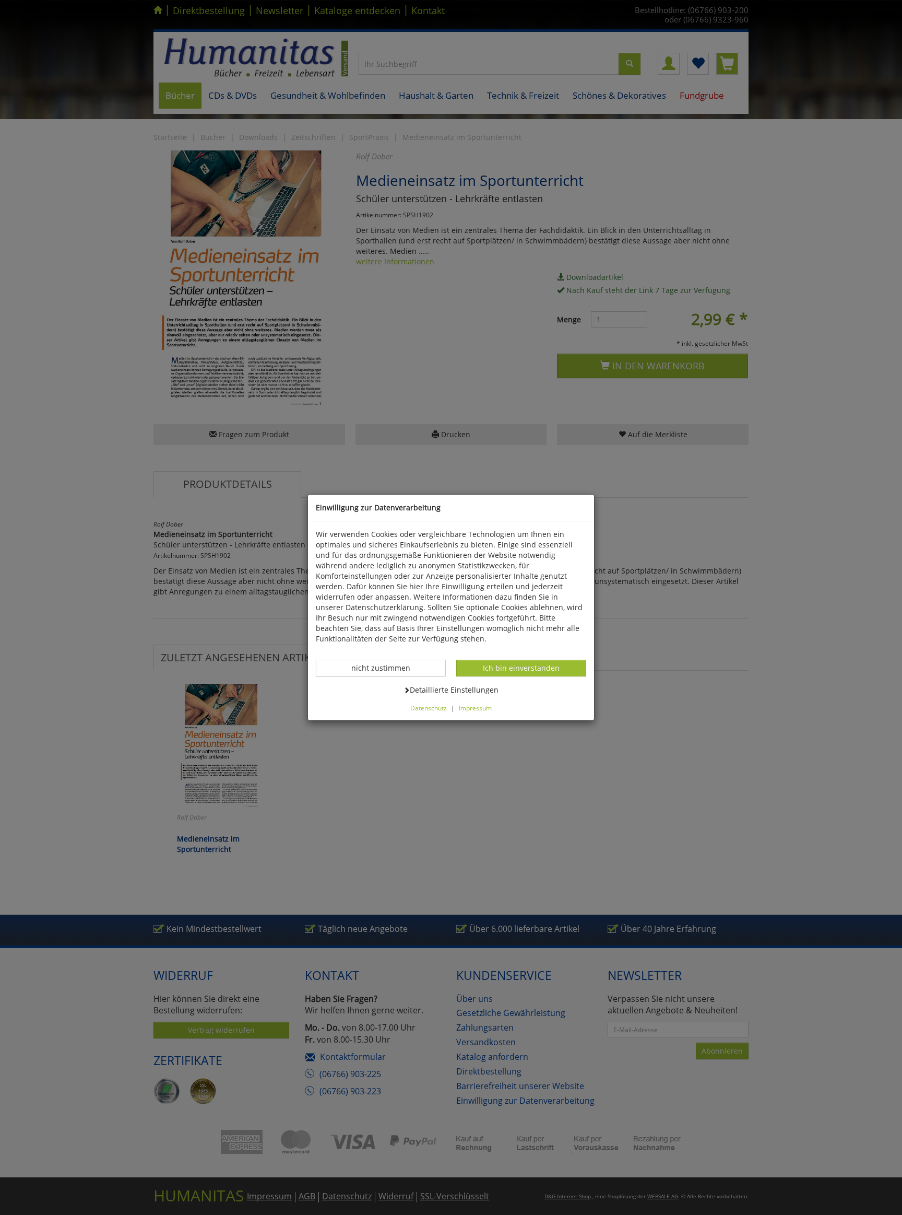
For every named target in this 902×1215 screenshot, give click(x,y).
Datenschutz (428, 708)
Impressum (475, 708)
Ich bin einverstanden (521, 667)
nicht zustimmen (386, 667)
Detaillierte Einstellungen (454, 689)
